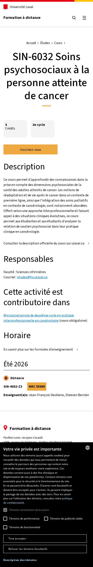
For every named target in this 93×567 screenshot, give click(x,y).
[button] (20, 560)
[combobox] (87, 448)
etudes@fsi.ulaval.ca (32, 277)
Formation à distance (21, 17)
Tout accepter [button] (17, 538)
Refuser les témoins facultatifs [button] (27, 549)
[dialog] (46, 504)
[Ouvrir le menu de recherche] (74, 18)
